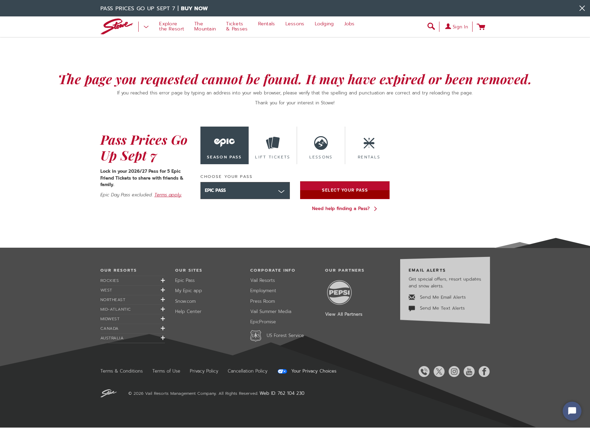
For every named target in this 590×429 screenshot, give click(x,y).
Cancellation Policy (247, 371)
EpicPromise (263, 321)
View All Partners (343, 314)
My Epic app (188, 290)
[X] (438, 371)
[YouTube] (468, 371)
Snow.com (185, 301)
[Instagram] (453, 371)
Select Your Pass (345, 190)
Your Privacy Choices (313, 371)
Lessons (295, 23)
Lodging (324, 23)
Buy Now (194, 8)
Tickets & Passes (237, 26)
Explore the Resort (171, 26)
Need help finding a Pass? (341, 208)
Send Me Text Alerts (441, 308)
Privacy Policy (204, 371)
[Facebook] (483, 371)
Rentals (266, 23)
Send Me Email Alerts (442, 297)
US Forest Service (285, 335)
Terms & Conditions (121, 371)
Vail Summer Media (270, 311)
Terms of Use (166, 371)
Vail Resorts (262, 280)
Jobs (349, 23)
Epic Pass (185, 280)
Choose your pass (226, 176)
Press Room (262, 301)
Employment (263, 290)
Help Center (188, 311)
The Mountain (205, 26)
